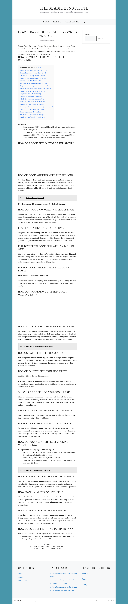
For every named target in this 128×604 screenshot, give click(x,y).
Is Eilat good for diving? (58, 583)
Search (87, 35)
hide (39, 67)
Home (98, 601)
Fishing (57, 22)
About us (85, 574)
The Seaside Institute (64, 8)
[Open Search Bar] (84, 22)
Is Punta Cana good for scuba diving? (63, 587)
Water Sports (72, 22)
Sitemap (84, 585)
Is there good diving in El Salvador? (63, 580)
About (104, 601)
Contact (84, 579)
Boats (46, 22)
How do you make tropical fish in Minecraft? (48, 546)
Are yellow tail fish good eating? (48, 548)
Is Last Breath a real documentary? (62, 591)
